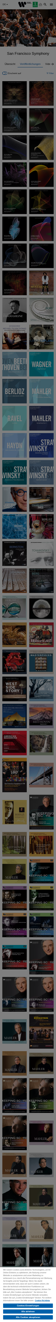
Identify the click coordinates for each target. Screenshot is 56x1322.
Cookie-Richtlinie (42, 1300)
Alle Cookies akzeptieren (28, 1317)
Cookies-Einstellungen (28, 1305)
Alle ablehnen (28, 1311)
